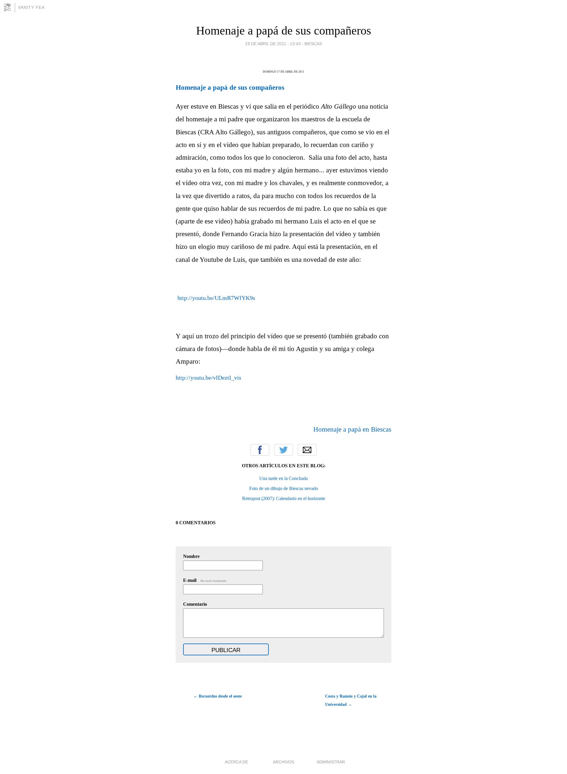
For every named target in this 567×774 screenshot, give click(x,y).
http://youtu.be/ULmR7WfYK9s (216, 298)
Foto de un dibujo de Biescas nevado (283, 488)
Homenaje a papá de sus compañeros (283, 30)
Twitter (283, 450)
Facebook (259, 450)
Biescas (313, 43)
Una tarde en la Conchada (283, 478)
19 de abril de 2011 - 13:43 (273, 43)
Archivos (283, 762)
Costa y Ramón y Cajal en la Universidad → (351, 700)
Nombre (191, 556)
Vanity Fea (31, 7)
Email (307, 450)
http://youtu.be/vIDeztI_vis (208, 377)
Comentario (195, 604)
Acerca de (236, 762)
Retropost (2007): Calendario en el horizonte (283, 498)
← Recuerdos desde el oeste (217, 696)
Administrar (331, 762)
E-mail (205, 580)
